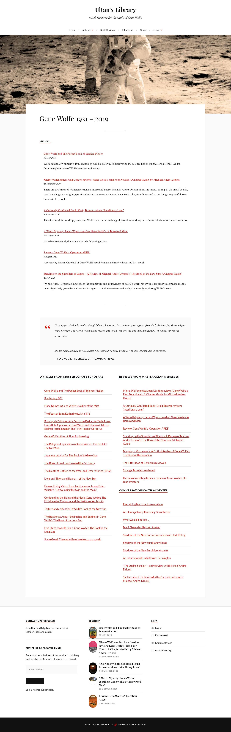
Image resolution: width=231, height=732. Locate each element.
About (156, 30)
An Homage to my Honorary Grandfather (146, 512)
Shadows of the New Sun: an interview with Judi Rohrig (154, 535)
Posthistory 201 (53, 398)
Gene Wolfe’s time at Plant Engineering (66, 436)
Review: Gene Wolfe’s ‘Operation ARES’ (67, 252)
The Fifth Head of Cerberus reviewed (144, 462)
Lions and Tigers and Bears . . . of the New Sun (70, 478)
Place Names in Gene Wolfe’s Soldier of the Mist (71, 406)
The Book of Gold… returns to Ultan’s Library (69, 463)
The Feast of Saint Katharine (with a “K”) (67, 413)
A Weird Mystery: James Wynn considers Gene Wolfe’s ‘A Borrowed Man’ (86, 231)
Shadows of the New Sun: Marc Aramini (145, 550)
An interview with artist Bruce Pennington (147, 558)
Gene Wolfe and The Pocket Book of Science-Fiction (73, 153)
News (143, 30)
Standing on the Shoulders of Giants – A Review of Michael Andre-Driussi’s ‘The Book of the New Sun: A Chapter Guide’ (113, 273)
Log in (158, 627)
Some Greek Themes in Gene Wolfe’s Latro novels (72, 539)
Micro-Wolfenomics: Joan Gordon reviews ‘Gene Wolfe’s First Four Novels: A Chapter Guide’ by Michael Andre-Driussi (112, 179)
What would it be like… (136, 519)
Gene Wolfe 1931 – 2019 (73, 118)
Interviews (127, 30)
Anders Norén (137, 725)
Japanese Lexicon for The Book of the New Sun (70, 455)
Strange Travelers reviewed (139, 470)
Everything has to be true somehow (143, 504)
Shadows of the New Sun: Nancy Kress (145, 542)
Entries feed (161, 635)
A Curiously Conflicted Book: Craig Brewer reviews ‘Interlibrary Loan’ (84, 210)
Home (72, 30)
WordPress (106, 725)
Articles (86, 30)
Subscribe (35, 681)
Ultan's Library (115, 10)
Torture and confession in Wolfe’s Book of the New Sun (75, 509)
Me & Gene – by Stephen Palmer (141, 527)
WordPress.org (163, 650)
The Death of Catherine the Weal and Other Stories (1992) (77, 470)
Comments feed (163, 642)
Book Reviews (107, 30)
